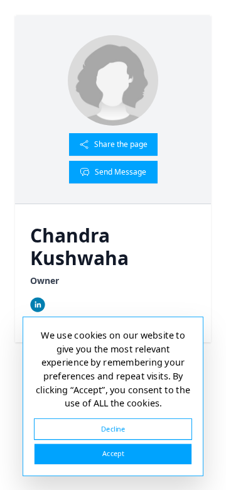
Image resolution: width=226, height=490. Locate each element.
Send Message (120, 171)
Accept (113, 454)
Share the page (121, 144)
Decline (113, 428)
